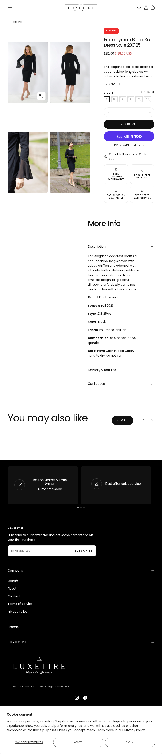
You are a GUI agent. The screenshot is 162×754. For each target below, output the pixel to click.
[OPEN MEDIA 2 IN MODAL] (41, 185)
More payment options (129, 145)
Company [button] (15, 570)
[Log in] (145, 7)
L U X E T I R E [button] (17, 642)
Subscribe (84, 550)
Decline (130, 742)
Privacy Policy (134, 730)
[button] (10, 7)
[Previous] (143, 420)
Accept (78, 742)
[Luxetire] (39, 665)
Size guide (147, 92)
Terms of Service (20, 604)
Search (13, 581)
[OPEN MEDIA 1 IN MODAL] (83, 96)
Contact (14, 596)
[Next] (151, 420)
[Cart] (152, 7)
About (12, 588)
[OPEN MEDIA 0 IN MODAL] (41, 96)
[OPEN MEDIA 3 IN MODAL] (83, 185)
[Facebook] (85, 697)
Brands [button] (13, 626)
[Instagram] (76, 697)
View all (122, 420)
